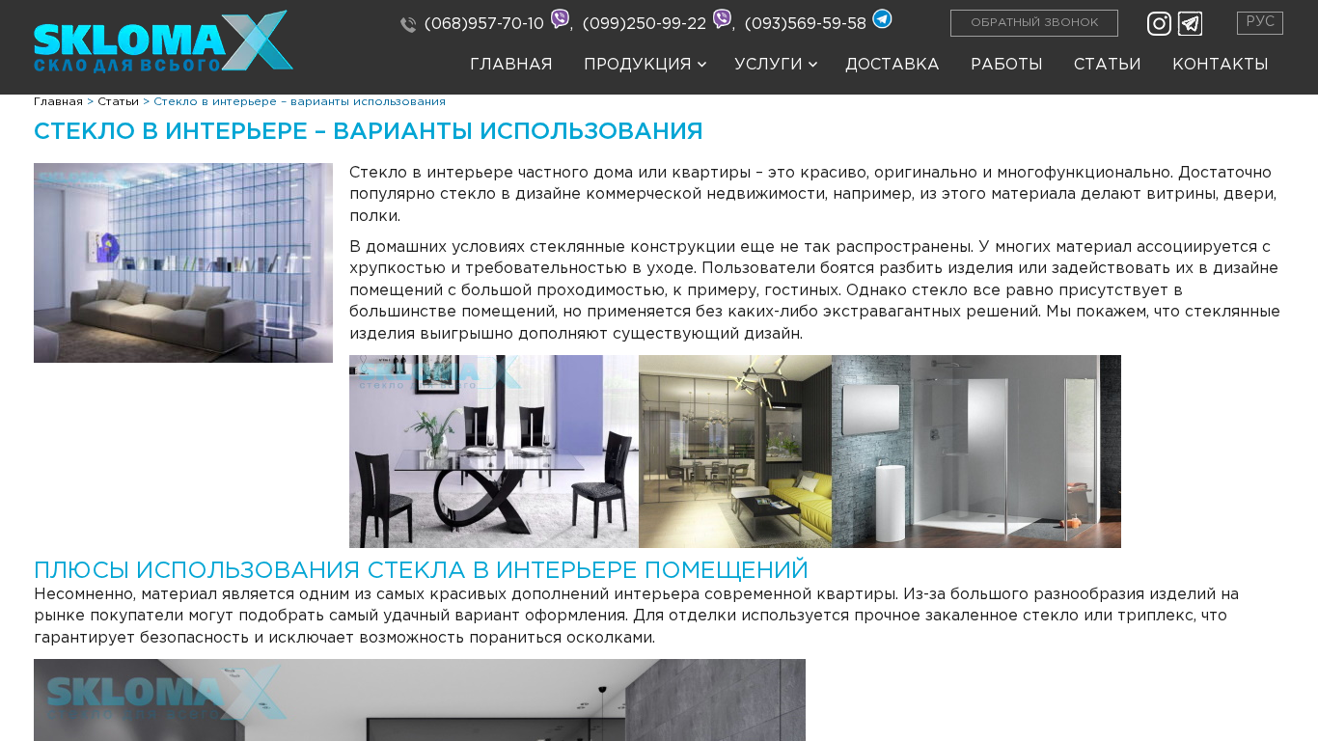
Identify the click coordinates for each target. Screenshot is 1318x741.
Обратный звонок (1034, 22)
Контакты (1220, 65)
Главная (511, 65)
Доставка (892, 65)
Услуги (768, 65)
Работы (1007, 65)
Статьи (1107, 65)
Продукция (638, 65)
